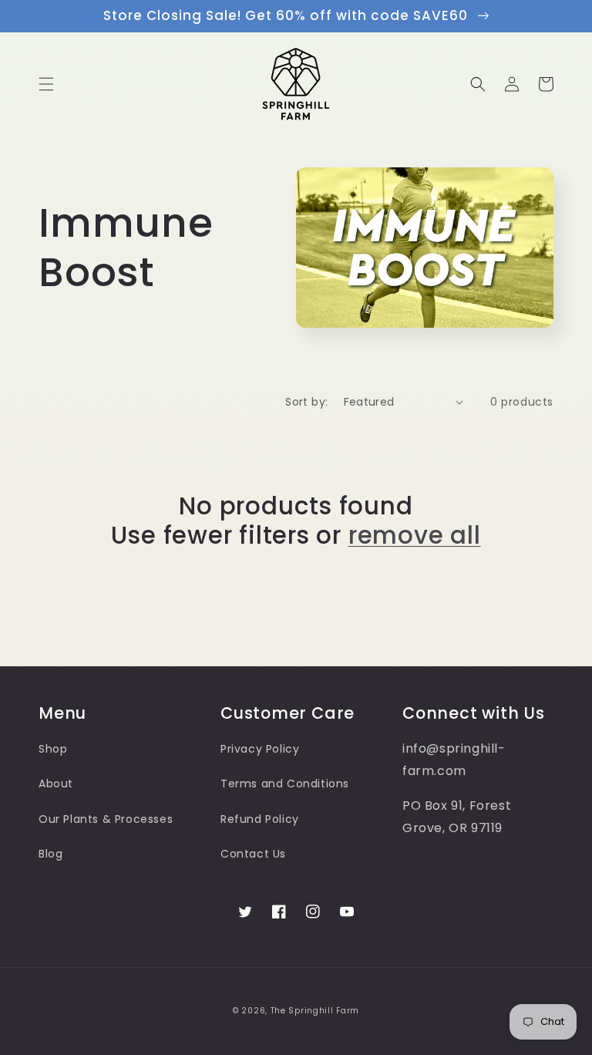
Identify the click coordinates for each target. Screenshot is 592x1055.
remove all (414, 535)
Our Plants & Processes (106, 819)
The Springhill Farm (315, 1010)
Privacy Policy (259, 749)
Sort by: (306, 402)
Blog (50, 853)
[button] (46, 84)
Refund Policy (259, 819)
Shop (53, 749)
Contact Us (253, 853)
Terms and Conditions (284, 783)
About (56, 783)
